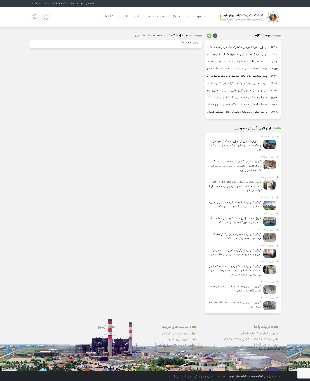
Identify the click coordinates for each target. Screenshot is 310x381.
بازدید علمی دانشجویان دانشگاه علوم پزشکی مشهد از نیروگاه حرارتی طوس (223, 111)
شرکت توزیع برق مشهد (182, 338)
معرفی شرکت (202, 16)
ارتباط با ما (108, 16)
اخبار (112, 335)
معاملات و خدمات (156, 16)
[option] (243, 47)
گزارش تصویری (106, 347)
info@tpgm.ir (262, 344)
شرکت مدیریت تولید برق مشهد (177, 344)
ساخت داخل (180, 16)
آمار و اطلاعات (130, 16)
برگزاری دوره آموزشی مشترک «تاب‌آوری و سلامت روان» (234, 46)
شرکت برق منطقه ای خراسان (179, 333)
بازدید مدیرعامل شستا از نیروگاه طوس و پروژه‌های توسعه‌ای (231, 61)
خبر (113, 341)
